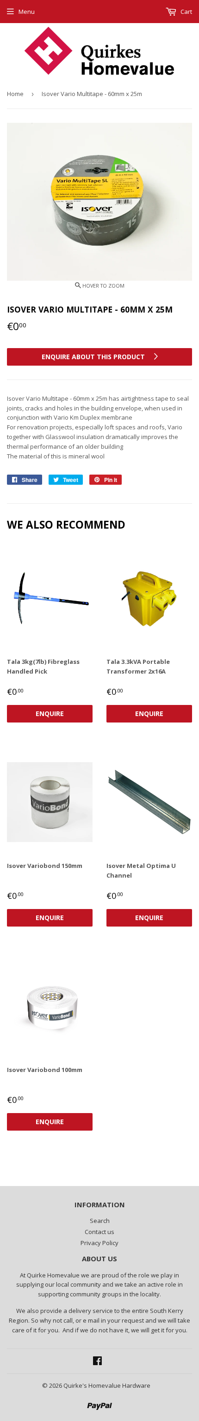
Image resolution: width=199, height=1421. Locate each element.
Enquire (50, 713)
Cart (185, 11)
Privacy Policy (99, 1243)
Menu (27, 11)
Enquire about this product (94, 356)
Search (100, 1220)
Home (15, 94)
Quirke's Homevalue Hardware (106, 1385)
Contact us (99, 1232)
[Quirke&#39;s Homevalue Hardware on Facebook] (97, 1362)
